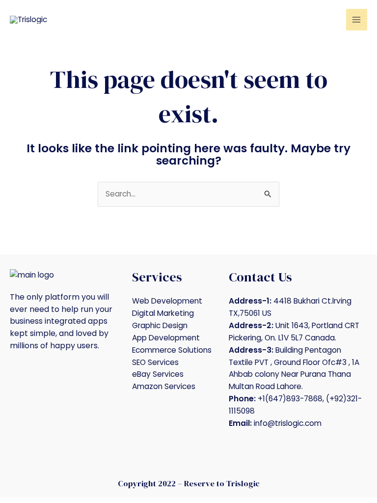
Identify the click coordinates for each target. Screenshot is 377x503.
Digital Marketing (163, 313)
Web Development (167, 301)
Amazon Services (163, 386)
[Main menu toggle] (356, 19)
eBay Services (158, 374)
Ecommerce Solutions (172, 350)
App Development (166, 338)
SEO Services (155, 362)
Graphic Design (160, 325)
